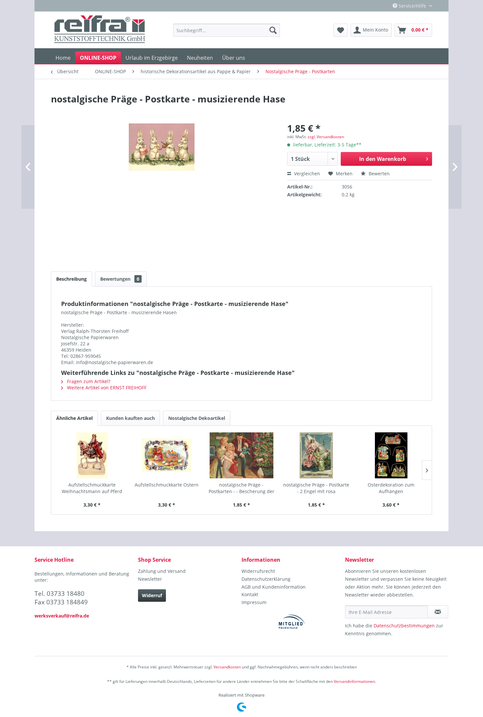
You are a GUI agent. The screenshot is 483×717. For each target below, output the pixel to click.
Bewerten (378, 173)
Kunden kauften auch (130, 418)
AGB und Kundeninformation (274, 587)
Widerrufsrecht (258, 571)
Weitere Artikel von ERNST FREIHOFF (106, 387)
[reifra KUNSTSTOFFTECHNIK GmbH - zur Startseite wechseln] (99, 30)
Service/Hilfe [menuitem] (412, 6)
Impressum (254, 602)
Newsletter (150, 579)
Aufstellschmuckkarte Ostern (166, 485)
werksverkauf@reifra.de (61, 616)
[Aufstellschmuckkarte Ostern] (167, 455)
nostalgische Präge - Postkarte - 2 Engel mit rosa (316, 488)
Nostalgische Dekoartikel (196, 418)
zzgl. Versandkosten (326, 137)
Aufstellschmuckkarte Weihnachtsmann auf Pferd (92, 488)
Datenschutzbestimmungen (404, 625)
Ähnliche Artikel (74, 418)
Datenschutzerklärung (266, 579)
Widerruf (152, 595)
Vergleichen (306, 173)
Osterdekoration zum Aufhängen (391, 488)
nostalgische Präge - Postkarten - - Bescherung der (241, 488)
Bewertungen (119, 279)
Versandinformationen (354, 681)
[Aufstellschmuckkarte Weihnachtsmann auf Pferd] (92, 455)
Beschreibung (71, 279)
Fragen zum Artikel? (88, 381)
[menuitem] (226, 30)
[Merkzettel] (341, 30)
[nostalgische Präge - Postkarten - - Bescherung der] (241, 455)
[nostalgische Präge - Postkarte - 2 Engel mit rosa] (316, 455)
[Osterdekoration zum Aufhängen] (391, 455)
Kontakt (250, 594)
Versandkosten (227, 667)
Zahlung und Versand (162, 571)
